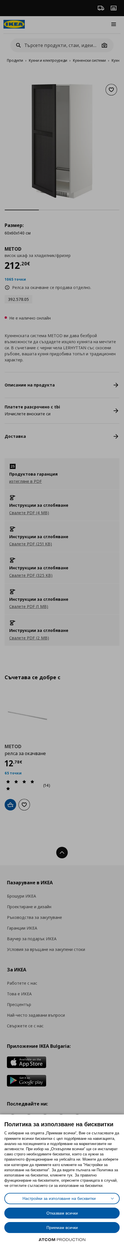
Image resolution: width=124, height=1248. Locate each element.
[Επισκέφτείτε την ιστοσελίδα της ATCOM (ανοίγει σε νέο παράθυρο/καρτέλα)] (62, 1240)
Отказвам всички (62, 1213)
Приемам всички (62, 1227)
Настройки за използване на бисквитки (59, 1198)
